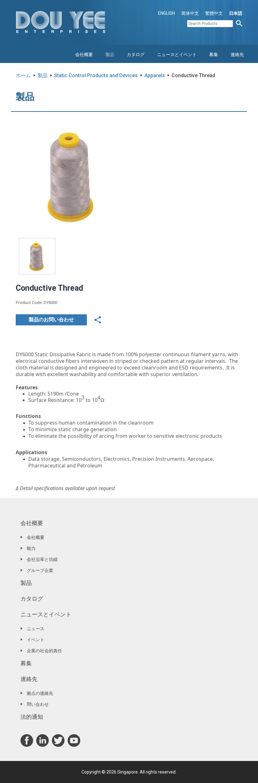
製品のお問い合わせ (51, 320)
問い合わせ (38, 704)
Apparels (154, 75)
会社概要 (84, 54)
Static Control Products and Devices (96, 75)
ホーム (23, 75)
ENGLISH (166, 13)
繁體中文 (214, 13)
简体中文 (190, 13)
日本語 (235, 13)
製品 (109, 54)
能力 (31, 548)
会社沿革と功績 (42, 559)
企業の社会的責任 (44, 650)
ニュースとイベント (177, 54)
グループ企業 (40, 570)
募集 (213, 54)
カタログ (135, 54)
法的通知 (31, 716)
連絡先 (237, 54)
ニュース (35, 628)
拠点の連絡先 (40, 693)
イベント (35, 639)
